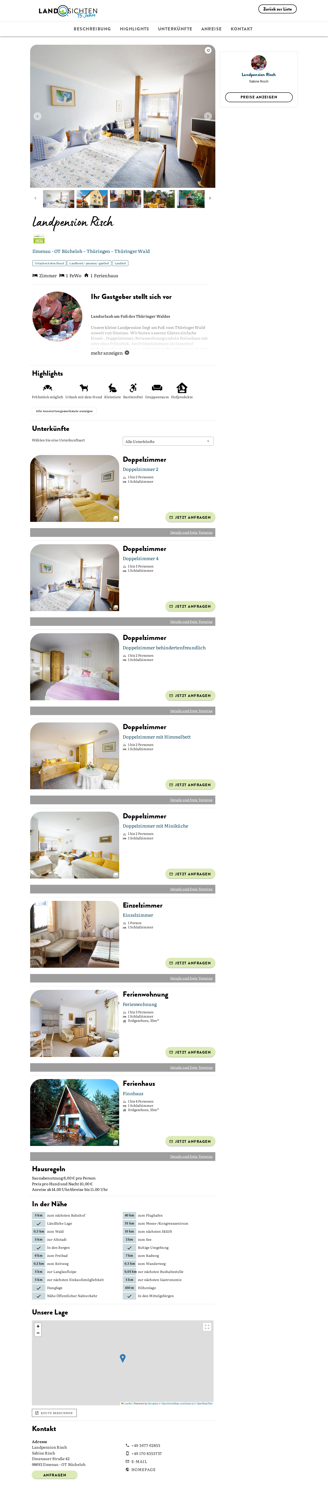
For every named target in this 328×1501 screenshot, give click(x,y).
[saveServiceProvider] (208, 50)
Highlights (134, 29)
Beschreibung (92, 29)
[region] (123, 1362)
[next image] (208, 116)
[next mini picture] (210, 199)
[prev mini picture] (35, 199)
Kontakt (242, 29)
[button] (168, 441)
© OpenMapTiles (203, 1403)
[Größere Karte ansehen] (207, 1327)
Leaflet (128, 1403)
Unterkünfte (175, 29)
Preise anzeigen (259, 97)
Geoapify (153, 1403)
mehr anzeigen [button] (107, 352)
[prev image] (37, 116)
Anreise (211, 29)
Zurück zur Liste (277, 9)
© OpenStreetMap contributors (176, 1403)
